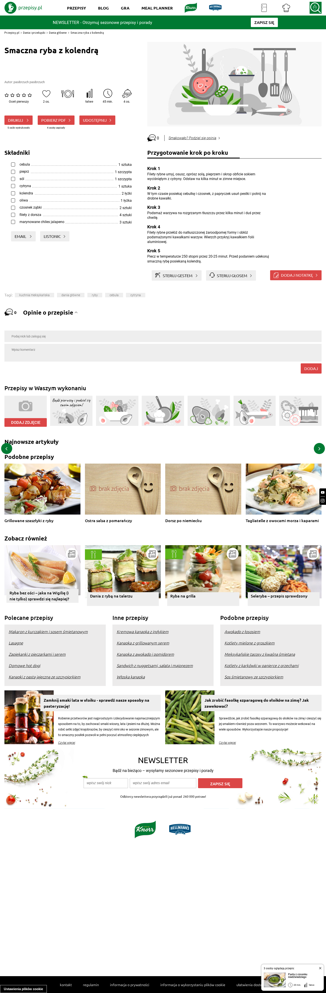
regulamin (91, 984)
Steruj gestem (177, 275)
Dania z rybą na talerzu (111, 595)
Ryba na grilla (183, 595)
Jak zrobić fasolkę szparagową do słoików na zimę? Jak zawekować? (256, 703)
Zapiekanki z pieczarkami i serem (37, 654)
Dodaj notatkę (297, 275)
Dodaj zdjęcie (25, 422)
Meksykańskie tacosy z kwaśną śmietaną (259, 654)
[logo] (23, 8)
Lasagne (16, 642)
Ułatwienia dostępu (251, 984)
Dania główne (58, 33)
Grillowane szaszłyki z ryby (28, 520)
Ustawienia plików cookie (23, 989)
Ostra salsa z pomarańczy (108, 520)
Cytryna (135, 295)
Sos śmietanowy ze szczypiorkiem (253, 676)
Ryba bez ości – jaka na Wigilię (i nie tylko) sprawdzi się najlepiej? (39, 595)
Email (21, 236)
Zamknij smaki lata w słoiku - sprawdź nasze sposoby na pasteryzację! (96, 703)
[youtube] (322, 492)
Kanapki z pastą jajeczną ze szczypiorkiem (45, 676)
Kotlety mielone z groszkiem (249, 642)
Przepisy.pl (11, 33)
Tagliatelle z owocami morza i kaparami (282, 520)
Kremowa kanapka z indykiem (143, 631)
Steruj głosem (232, 275)
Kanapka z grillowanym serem (143, 642)
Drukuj (16, 120)
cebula (114, 295)
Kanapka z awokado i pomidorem (145, 654)
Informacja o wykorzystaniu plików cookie (192, 984)
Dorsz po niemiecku (183, 520)
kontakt (66, 984)
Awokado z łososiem (242, 631)
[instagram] (322, 501)
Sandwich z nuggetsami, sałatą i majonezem (155, 665)
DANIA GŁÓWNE (70, 295)
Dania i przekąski (34, 33)
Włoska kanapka (131, 676)
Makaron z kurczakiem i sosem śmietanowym (48, 631)
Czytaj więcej (66, 742)
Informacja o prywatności (129, 984)
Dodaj (311, 368)
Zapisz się (220, 783)
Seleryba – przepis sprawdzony (279, 595)
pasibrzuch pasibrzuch (29, 82)
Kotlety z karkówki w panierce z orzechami (261, 665)
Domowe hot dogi (24, 665)
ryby (95, 295)
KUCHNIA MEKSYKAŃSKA (34, 295)
